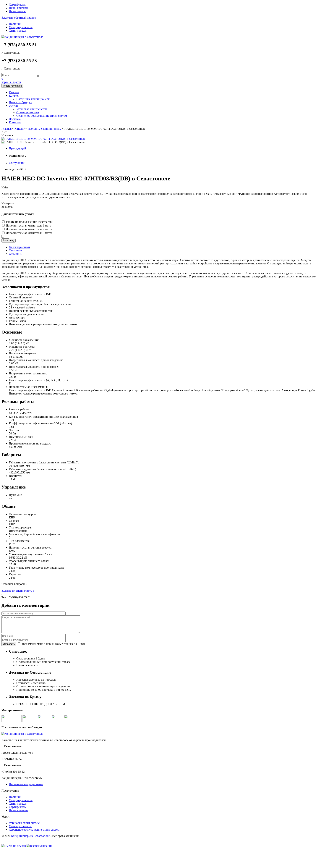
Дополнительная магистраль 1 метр (28, 225)
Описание (15, 250)
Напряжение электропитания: (28, 373)
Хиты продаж (17, 30)
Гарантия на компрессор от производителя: (36, 567)
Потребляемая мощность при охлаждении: (36, 360)
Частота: (14, 430)
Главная (14, 92)
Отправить (9, 644)
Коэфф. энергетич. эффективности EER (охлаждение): (43, 416)
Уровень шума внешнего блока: (29, 560)
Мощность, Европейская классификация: (35, 534)
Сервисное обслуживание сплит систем (41, 115)
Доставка (15, 119)
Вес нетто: (15, 475)
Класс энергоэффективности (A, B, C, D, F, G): (38, 380)
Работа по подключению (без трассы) (29, 221)
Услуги (13, 105)
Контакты (15, 122)
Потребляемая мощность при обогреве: (34, 366)
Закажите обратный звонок (18, 17)
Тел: (4, 597)
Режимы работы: (19, 409)
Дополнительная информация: (28, 386)
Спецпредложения (21, 27)
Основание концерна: (22, 514)
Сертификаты (17, 4)
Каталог (14, 95)
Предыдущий (17, 148)
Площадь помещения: (22, 353)
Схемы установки (27, 112)
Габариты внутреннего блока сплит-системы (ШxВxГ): (44, 462)
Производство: (10, 169)
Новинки (15, 23)
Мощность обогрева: (22, 346)
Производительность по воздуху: (30, 443)
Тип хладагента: (19, 540)
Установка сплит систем (31, 109)
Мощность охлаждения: (24, 340)
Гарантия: (15, 574)
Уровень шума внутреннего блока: (31, 554)
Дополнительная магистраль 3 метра (29, 233)
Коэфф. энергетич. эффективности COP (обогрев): (41, 423)
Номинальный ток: (21, 436)
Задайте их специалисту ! (17, 590)
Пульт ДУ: (15, 495)
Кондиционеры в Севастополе (31, 835)
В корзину (8, 240)
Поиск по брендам (20, 102)
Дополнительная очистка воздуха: (30, 547)
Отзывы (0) (16, 253)
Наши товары (17, 11)
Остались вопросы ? (14, 584)
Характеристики (19, 247)
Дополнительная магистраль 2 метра (29, 229)
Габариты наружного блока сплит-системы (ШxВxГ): (43, 469)
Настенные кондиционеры (33, 99)
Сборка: (14, 520)
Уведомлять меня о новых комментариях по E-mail (53, 643)
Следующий (17, 162)
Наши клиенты (18, 7)
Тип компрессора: (20, 527)
